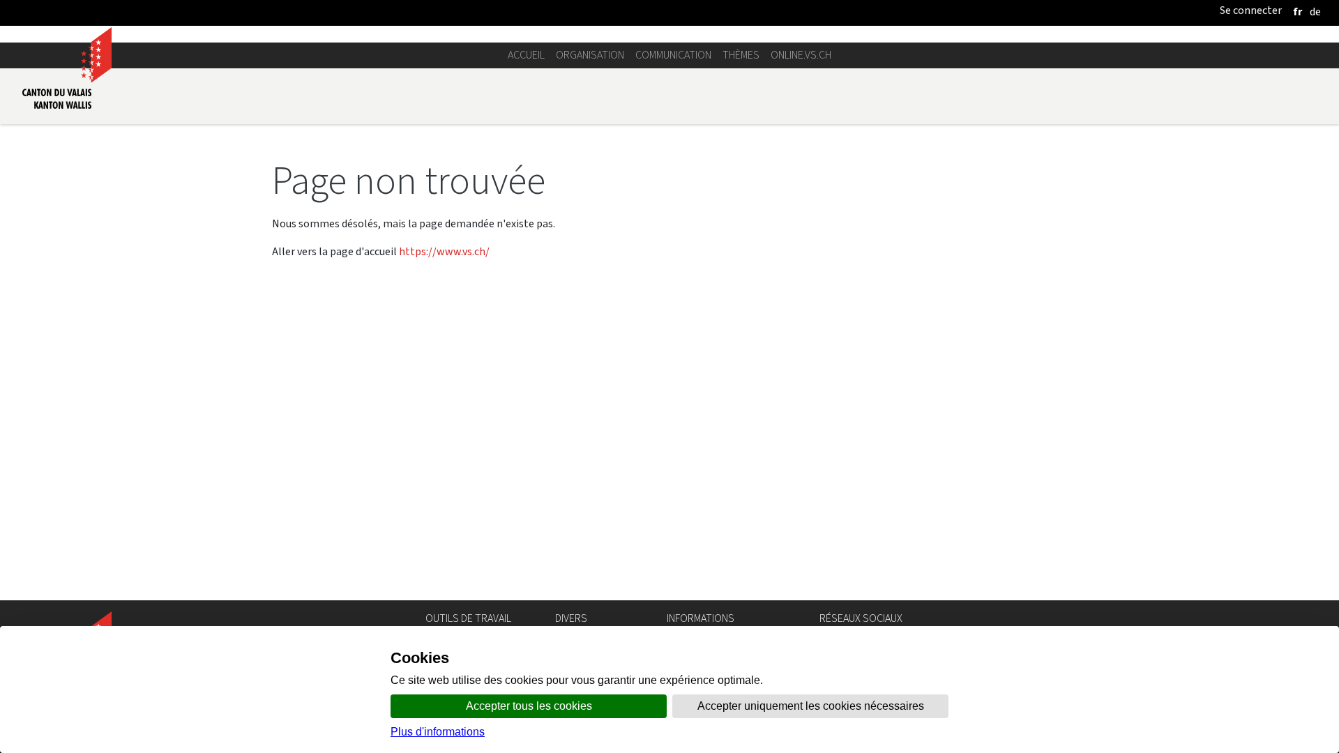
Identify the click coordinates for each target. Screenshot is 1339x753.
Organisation (590, 54)
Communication (673, 54)
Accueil (526, 54)
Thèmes (741, 54)
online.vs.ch (801, 54)
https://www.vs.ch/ (444, 251)
